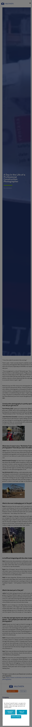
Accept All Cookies (10, 712)
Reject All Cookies (21, 712)
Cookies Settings (16, 716)
